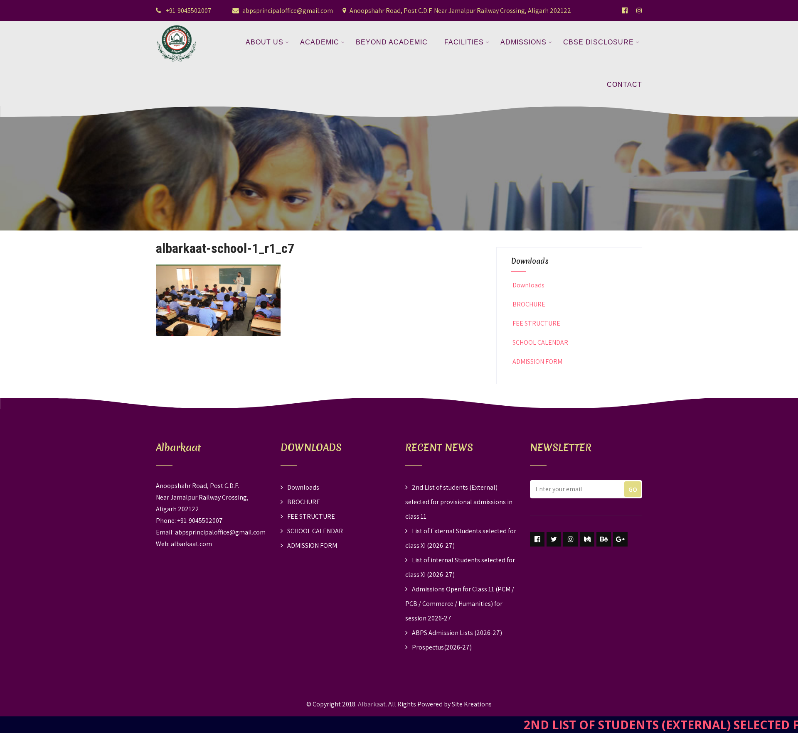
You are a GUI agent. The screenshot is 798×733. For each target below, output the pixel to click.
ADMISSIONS (523, 42)
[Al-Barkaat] (176, 26)
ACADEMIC (319, 42)
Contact (624, 84)
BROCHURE (528, 304)
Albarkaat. (372, 704)
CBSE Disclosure (598, 42)
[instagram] (570, 539)
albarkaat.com (191, 543)
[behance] (603, 539)
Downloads (528, 285)
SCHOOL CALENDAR (540, 342)
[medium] (587, 539)
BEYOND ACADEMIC (392, 42)
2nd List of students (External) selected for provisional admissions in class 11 (458, 502)
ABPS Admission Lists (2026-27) (457, 632)
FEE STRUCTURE (536, 323)
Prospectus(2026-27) (442, 647)
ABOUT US (264, 42)
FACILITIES (464, 42)
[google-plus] (620, 539)
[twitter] (554, 539)
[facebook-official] (625, 10)
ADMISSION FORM (537, 361)
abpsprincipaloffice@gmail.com (287, 10)
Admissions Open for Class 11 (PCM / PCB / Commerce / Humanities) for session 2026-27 (459, 604)
